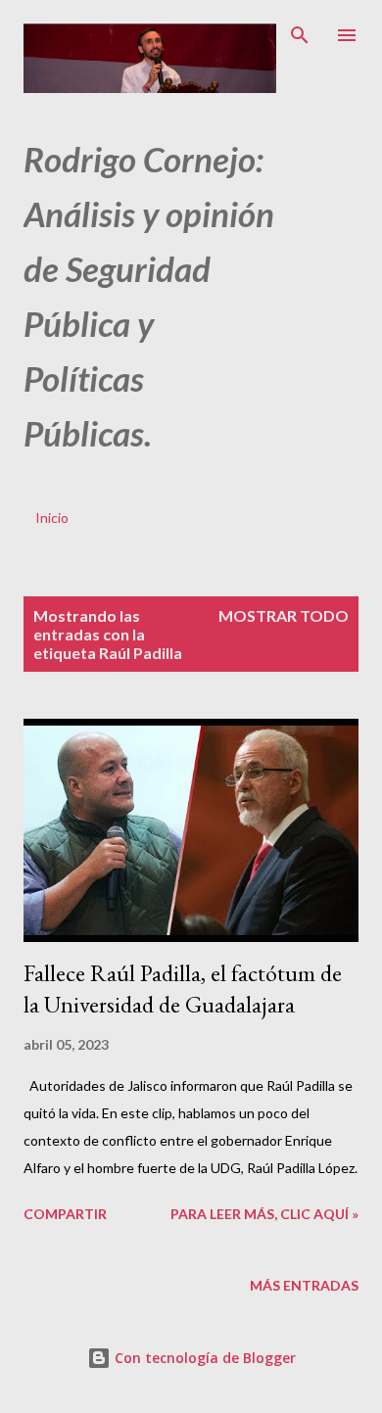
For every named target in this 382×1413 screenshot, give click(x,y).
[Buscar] (299, 35)
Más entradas (304, 1285)
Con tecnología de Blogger (203, 1357)
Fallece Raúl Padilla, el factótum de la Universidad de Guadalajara (183, 988)
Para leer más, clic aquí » (264, 1213)
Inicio (52, 517)
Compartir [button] (65, 1213)
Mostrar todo (283, 615)
